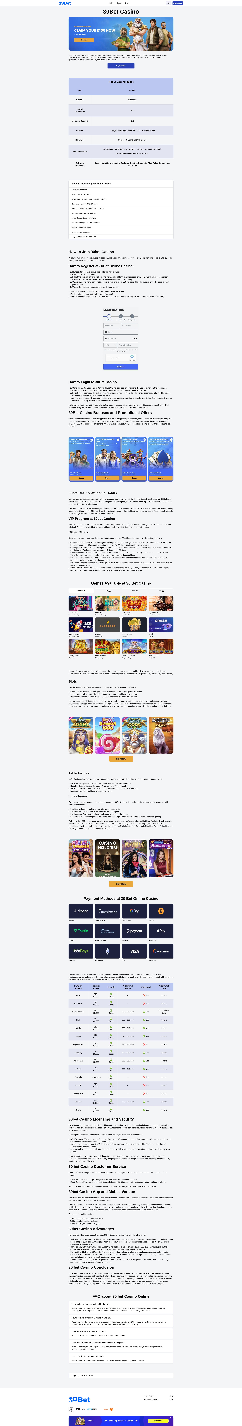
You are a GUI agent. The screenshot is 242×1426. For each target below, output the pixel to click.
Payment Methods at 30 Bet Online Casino (88, 209)
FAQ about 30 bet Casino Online (84, 237)
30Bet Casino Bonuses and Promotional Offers (89, 199)
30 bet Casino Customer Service (84, 218)
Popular (80, 590)
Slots (159, 590)
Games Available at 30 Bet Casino (84, 204)
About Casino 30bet (79, 190)
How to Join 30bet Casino (81, 194)
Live (106, 590)
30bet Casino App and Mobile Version (86, 223)
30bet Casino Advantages (81, 227)
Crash (133, 590)
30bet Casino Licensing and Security (85, 213)
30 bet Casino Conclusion (81, 232)
